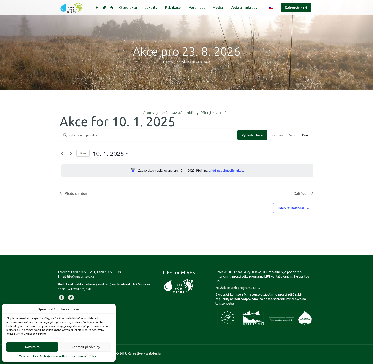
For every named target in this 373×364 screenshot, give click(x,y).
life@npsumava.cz (80, 276)
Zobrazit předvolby (86, 347)
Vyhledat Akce (252, 135)
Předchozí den (76, 193)
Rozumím (32, 347)
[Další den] (70, 153)
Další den (301, 193)
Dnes (83, 153)
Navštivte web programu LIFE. (237, 288)
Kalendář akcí (296, 8)
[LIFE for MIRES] (71, 7)
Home (167, 61)
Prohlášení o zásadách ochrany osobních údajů (68, 356)
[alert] (187, 170)
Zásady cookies (28, 356)
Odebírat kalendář (291, 208)
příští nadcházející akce (226, 170)
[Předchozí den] (62, 153)
